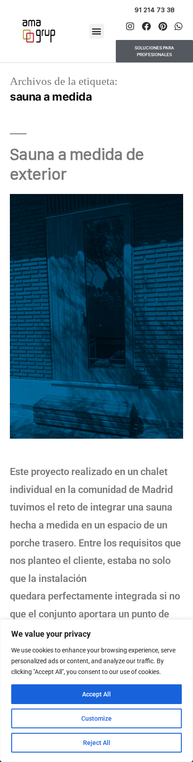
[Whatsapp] (179, 26)
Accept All (96, 694)
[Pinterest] (162, 26)
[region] (96, 690)
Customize (96, 718)
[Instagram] (130, 26)
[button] (96, 31)
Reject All (96, 742)
